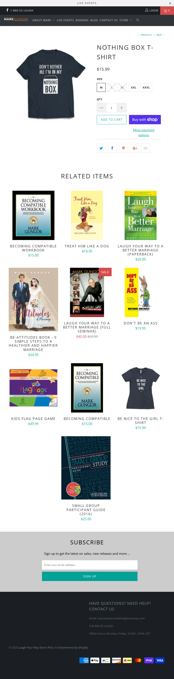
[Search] (138, 20)
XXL (133, 87)
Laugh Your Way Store (32, 647)
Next (159, 34)
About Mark (42, 20)
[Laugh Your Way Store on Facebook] (7, 10)
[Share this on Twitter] (101, 148)
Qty (99, 99)
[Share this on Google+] (134, 148)
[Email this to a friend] (145, 148)
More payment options (143, 132)
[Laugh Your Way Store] (16, 19)
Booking (82, 20)
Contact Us (109, 20)
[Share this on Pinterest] (123, 148)
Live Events (65, 20)
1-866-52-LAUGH (22, 10)
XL (122, 87)
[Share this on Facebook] (112, 148)
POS (50, 647)
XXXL (146, 87)
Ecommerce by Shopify (73, 647)
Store (124, 20)
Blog (94, 20)
